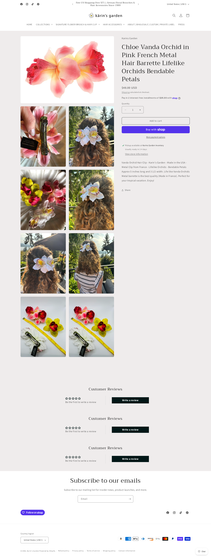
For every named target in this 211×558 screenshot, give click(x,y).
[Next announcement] (138, 4)
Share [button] (128, 190)
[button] (44, 24)
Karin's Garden (33, 551)
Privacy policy (78, 551)
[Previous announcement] (72, 4)
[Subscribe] (129, 499)
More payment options (155, 137)
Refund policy (63, 551)
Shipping (126, 92)
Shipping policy (109, 551)
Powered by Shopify (47, 551)
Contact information (127, 551)
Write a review (130, 400)
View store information (136, 154)
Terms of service (93, 551)
